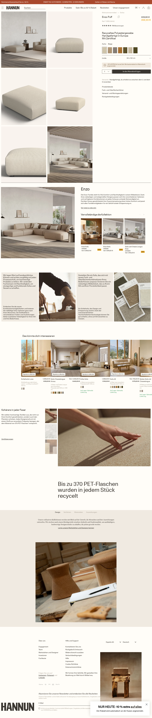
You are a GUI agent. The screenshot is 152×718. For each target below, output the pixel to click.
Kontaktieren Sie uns (73, 647)
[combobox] (114, 642)
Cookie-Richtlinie (71, 664)
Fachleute (42, 658)
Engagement (43, 647)
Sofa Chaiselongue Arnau (58, 380)
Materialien (78, 512)
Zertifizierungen (7, 439)
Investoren (43, 655)
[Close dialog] (147, 704)
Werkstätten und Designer (48, 652)
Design (57, 512)
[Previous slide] (140, 214)
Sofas (122, 13)
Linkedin (42, 678)
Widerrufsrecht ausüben (74, 652)
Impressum (69, 661)
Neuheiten (104, 8)
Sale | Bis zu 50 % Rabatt (86, 8)
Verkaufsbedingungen (73, 655)
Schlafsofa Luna (27, 379)
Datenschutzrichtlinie (73, 667)
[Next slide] (144, 214)
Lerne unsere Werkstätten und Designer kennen (76, 528)
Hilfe (67, 658)
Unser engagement (121, 8)
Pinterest (50, 675)
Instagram (42, 675)
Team (41, 649)
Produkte (68, 8)
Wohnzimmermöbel (109, 13)
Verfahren (67, 512)
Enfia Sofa (84, 379)
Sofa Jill (113, 379)
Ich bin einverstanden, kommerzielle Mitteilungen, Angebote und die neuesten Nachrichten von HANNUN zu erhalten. (70, 709)
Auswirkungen (91, 512)
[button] (126, 58)
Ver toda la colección (88, 208)
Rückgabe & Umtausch (73, 649)
